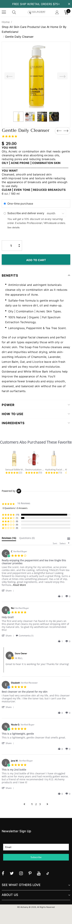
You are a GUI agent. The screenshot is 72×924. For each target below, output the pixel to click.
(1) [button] (17, 518)
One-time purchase (20, 203)
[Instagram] (21, 873)
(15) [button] (17, 514)
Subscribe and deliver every (26, 213)
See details (13, 227)
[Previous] (9, 75)
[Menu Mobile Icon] (4, 12)
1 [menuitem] (32, 804)
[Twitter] (12, 873)
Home (6, 22)
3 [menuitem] (40, 804)
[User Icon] (57, 12)
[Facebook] (3, 873)
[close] (69, 3)
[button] (8, 590)
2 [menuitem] (36, 804)
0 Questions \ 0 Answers (15, 508)
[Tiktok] (47, 873)
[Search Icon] (17, 12)
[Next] (62, 75)
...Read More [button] (18, 585)
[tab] (9, 538)
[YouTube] (39, 873)
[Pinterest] (29, 873)
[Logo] (36, 12)
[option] (36, 76)
